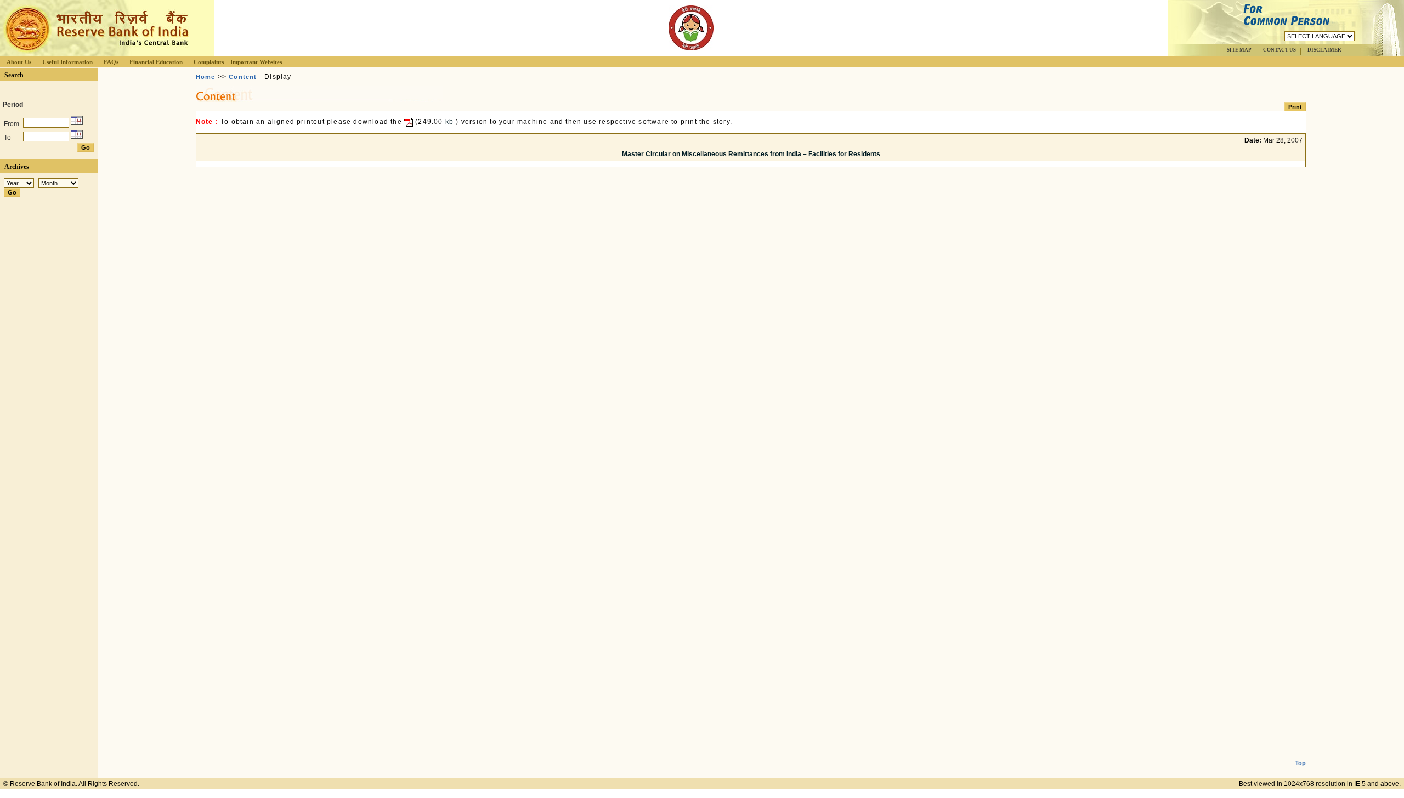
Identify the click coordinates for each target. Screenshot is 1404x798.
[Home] (95, 53)
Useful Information (67, 62)
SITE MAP (1239, 50)
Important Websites (256, 62)
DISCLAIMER (1324, 50)
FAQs (111, 62)
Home (206, 76)
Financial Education (156, 62)
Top (1300, 763)
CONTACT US (1279, 50)
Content (243, 76)
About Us (19, 62)
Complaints (209, 62)
